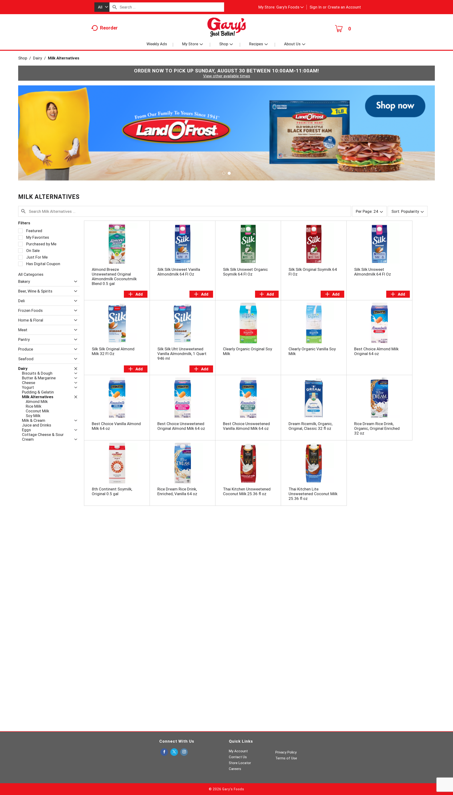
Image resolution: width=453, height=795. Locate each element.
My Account (238, 751)
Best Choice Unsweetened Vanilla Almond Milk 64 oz (246, 426)
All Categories (30, 274)
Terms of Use (286, 758)
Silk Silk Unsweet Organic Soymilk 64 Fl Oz (245, 271)
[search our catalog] (114, 7)
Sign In (316, 7)
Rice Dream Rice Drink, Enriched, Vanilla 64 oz (177, 491)
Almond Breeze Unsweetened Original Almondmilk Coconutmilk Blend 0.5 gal (114, 276)
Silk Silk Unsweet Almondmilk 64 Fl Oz (372, 271)
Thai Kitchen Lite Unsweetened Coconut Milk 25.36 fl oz (313, 494)
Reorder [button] (109, 28)
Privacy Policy (286, 752)
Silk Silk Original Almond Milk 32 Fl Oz (113, 351)
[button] (290, 7)
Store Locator (240, 763)
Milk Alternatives (63, 58)
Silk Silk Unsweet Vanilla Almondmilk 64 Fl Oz (178, 271)
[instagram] (184, 752)
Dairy (37, 58)
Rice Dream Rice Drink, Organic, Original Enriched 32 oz (377, 428)
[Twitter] (174, 752)
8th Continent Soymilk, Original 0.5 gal (112, 491)
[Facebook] (164, 752)
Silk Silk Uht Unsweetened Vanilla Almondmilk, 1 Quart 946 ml (181, 354)
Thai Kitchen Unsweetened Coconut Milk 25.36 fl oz (247, 491)
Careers (235, 769)
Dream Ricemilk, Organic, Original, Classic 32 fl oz (310, 426)
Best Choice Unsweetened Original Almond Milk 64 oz (181, 426)
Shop (22, 58)
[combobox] (101, 7)
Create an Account (344, 7)
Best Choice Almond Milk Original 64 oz (376, 351)
